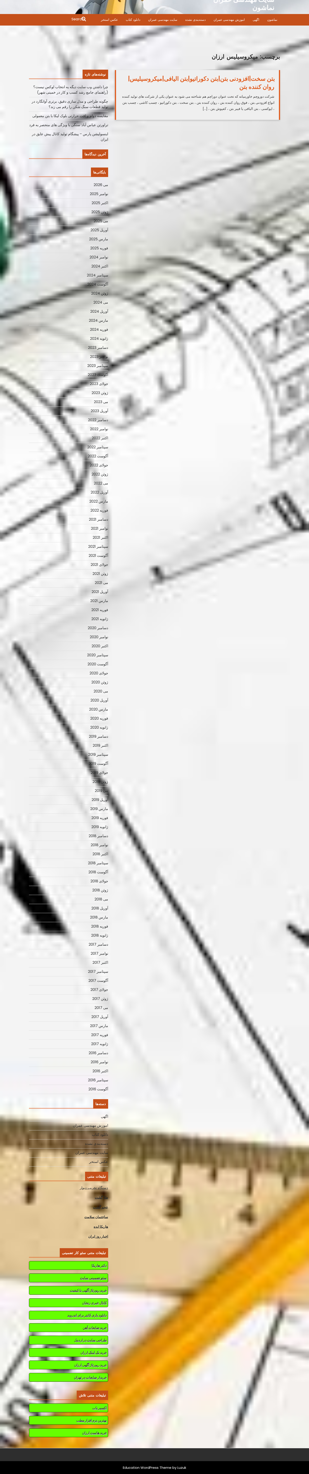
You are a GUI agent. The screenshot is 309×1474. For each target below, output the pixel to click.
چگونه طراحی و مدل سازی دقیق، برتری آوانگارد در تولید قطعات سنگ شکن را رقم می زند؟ (70, 104)
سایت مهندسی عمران (162, 19)
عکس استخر (109, 19)
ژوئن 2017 (100, 998)
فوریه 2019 (99, 817)
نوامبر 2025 (99, 193)
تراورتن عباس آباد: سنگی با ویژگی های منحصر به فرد (68, 125)
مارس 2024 (98, 320)
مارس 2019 (99, 808)
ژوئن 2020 (99, 682)
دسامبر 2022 (98, 420)
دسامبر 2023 (98, 347)
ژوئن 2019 (100, 781)
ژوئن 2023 (100, 392)
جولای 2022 (99, 465)
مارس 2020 (98, 709)
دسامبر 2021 (98, 519)
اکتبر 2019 (100, 745)
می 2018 (101, 899)
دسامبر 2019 (98, 736)
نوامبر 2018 (99, 845)
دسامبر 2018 (98, 836)
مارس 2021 (99, 600)
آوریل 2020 (99, 700)
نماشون (272, 19)
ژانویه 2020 (99, 727)
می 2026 (101, 184)
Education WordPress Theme (147, 1467)
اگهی (256, 19)
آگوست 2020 (98, 664)
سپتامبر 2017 (98, 971)
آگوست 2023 (98, 374)
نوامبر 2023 (99, 356)
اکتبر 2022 (100, 438)
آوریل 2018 (99, 908)
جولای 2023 (99, 383)
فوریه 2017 (99, 1034)
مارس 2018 (99, 917)
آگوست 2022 (98, 456)
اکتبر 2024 (99, 266)
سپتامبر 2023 (97, 365)
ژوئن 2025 (99, 212)
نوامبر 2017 (99, 953)
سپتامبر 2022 (97, 447)
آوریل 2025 (99, 230)
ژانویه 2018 (99, 935)
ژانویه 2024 (99, 338)
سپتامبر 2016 (98, 1080)
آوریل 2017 (99, 1016)
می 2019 (101, 790)
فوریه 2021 (99, 609)
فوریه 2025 (99, 248)
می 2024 (100, 302)
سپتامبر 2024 (97, 275)
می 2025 (101, 221)
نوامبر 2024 (99, 257)
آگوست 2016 (98, 1089)
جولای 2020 (99, 673)
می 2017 (101, 1007)
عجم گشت (100, 1207)
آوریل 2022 (99, 492)
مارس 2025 (98, 239)
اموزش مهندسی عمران (229, 19)
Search (58, 19)
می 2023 (101, 401)
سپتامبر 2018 (98, 863)
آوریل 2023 (99, 410)
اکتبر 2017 (100, 962)
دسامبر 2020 (98, 628)
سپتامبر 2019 (98, 754)
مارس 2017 (99, 1025)
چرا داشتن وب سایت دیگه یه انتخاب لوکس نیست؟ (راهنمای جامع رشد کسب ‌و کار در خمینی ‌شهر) (70, 89)
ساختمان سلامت (96, 1216)
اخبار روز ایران (98, 1236)
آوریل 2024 (99, 311)
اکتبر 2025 (100, 203)
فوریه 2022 (99, 510)
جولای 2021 (99, 564)
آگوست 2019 (98, 763)
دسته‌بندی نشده (195, 19)
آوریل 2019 (100, 799)
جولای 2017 (99, 989)
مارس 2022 (98, 501)
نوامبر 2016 (99, 1062)
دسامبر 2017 (98, 944)
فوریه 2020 (99, 718)
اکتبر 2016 (100, 1071)
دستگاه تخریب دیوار (94, 1187)
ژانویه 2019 (99, 826)
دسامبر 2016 (98, 1053)
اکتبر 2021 (100, 537)
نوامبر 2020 (99, 637)
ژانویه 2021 (99, 618)
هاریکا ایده (101, 1226)
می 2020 (101, 691)
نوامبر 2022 (99, 429)
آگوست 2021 (98, 555)
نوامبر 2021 (99, 528)
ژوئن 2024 (99, 293)
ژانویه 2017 (99, 1043)
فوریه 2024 (99, 329)
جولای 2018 (99, 881)
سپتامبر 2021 (98, 546)
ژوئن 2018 (100, 890)
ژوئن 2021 (100, 573)
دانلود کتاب (133, 19)
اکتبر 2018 (100, 854)
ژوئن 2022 (100, 474)
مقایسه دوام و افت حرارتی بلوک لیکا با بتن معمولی (70, 115)
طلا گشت (101, 1197)
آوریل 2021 (100, 591)
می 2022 (101, 483)
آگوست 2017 (98, 980)
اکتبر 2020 (100, 646)
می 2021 (101, 582)
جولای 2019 (99, 772)
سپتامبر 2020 (97, 655)
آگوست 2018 (98, 872)
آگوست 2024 (97, 284)
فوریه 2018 (99, 926)
